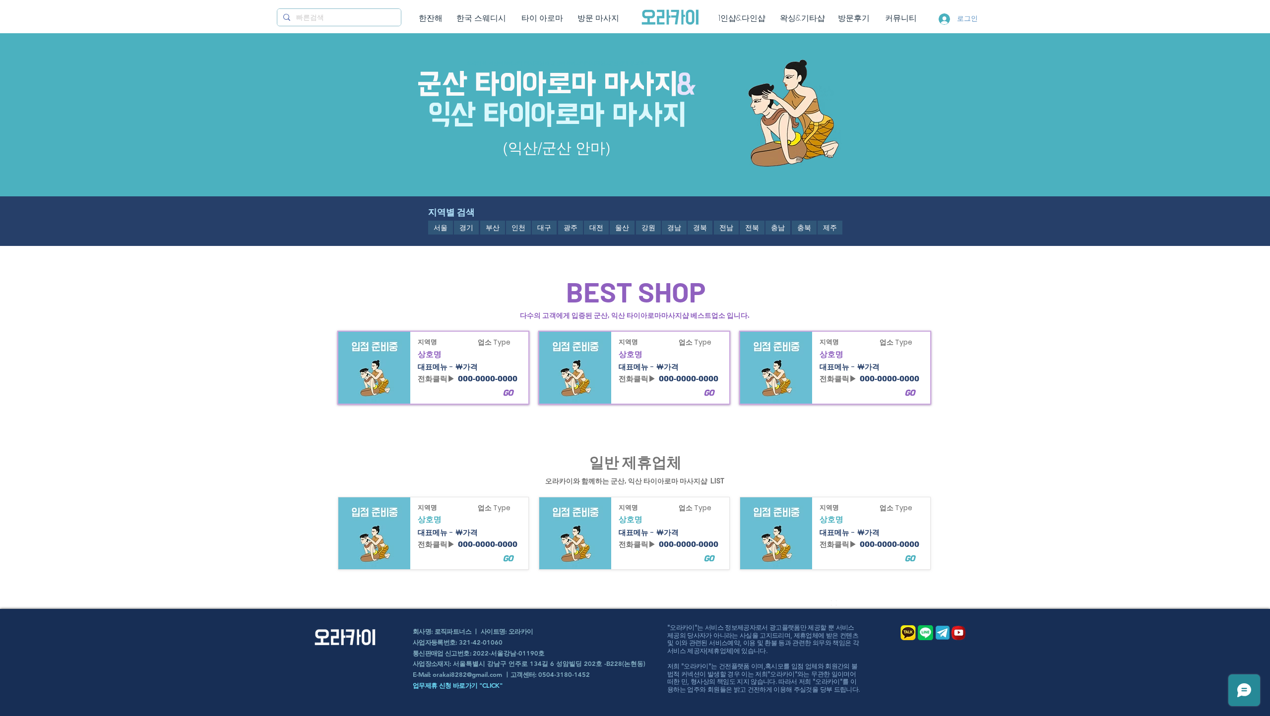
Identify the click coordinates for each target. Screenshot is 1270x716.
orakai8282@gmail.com (467, 674)
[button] (440, 228)
